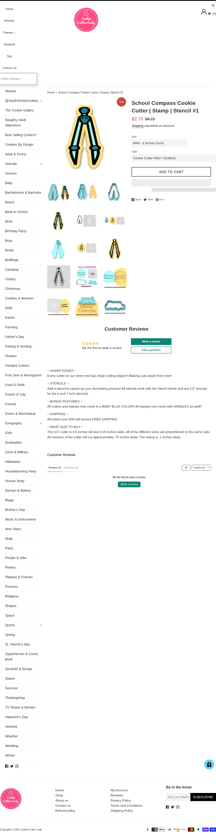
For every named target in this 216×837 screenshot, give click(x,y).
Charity (10, 279)
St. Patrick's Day (17, 644)
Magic (9, 500)
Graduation (13, 442)
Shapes (10, 606)
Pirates (10, 567)
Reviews (117, 795)
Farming (11, 327)
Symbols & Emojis (18, 669)
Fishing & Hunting (18, 346)
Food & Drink (15, 385)
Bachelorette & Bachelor (23, 192)
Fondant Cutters (17, 365)
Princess (11, 586)
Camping (11, 269)
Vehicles (11, 726)
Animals (23, 164)
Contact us (63, 805)
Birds (9, 221)
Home (59, 790)
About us (61, 800)
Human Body (14, 481)
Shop (59, 795)
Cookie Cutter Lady (31, 829)
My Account (119, 790)
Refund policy (65, 810)
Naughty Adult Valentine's (15, 122)
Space (10, 615)
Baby (9, 183)
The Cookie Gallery (19, 110)
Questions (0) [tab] (71, 467)
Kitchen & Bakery (18, 490)
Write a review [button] (151, 341)
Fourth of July (15, 394)
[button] (171, 182)
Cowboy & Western (19, 298)
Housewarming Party (20, 471)
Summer (11, 688)
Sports (23, 625)
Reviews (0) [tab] (55, 467)
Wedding (11, 746)
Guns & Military (16, 452)
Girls (8, 433)
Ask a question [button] (151, 350)
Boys (8, 240)
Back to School (16, 212)
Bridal (9, 250)
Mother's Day (15, 510)
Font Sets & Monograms (23, 375)
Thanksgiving (15, 698)
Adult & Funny (15, 154)
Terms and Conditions (126, 805)
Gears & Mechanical (20, 413)
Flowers (11, 356)
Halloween (12, 462)
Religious (12, 596)
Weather (11, 736)
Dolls (8, 308)
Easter (10, 317)
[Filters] (186, 468)
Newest (10, 91)
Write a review (129, 484)
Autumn (11, 173)
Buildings (11, 260)
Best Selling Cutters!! (21, 135)
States (10, 678)
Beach (10, 202)
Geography (23, 423)
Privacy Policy (121, 800)
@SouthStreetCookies (23, 101)
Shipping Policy (122, 810)
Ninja (8, 538)
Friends (10, 404)
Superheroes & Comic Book (21, 656)
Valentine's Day (16, 717)
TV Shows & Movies (20, 707)
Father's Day (14, 337)
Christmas (12, 289)
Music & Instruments (20, 519)
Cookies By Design (19, 144)
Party (9, 548)
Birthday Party (15, 231)
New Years (13, 529)
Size (134, 136)
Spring (10, 635)
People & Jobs (16, 558)
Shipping (137, 125)
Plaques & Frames (19, 577)
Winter (10, 755)
